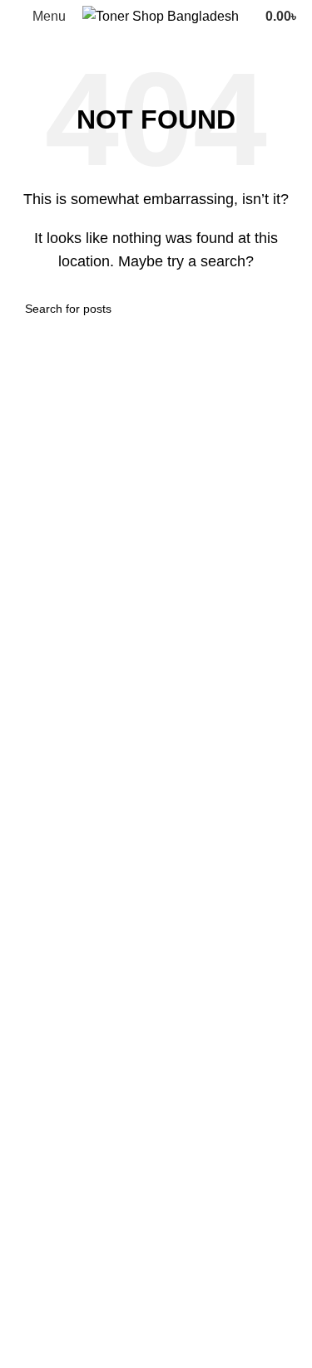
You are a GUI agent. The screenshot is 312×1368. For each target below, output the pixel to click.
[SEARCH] (280, 309)
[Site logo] (160, 15)
